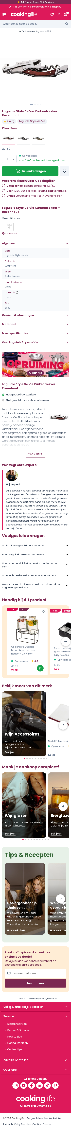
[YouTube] (23, 1085)
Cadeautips (14, 1049)
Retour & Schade (18, 1030)
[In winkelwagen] (40, 668)
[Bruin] (38, 138)
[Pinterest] (55, 1085)
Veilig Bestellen (22, 1124)
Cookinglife (18, 1118)
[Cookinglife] (28, 14)
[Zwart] (23, 138)
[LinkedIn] (39, 1085)
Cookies (36, 1124)
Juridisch (8, 1124)
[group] (35, 69)
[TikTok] (47, 1085)
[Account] (58, 14)
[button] (31, 104)
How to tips (14, 1037)
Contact (48, 1124)
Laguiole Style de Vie (32, 121)
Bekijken (10, 752)
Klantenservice (17, 1024)
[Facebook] (31, 1085)
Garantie (10, 292)
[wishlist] (52, 14)
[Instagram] (15, 1085)
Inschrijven (35, 983)
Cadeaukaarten (17, 1043)
